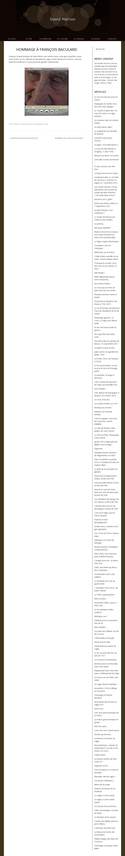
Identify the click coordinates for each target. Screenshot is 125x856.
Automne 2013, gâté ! (103, 199)
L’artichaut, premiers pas (104, 828)
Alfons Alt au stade (102, 784)
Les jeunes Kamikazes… (104, 780)
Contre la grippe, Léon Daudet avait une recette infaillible (106, 421)
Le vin (29, 39)
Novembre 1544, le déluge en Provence (69, 138)
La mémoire (46, 39)
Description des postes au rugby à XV (23, 138)
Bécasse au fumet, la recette (106, 155)
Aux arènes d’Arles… (102, 283)
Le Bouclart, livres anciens (105, 817)
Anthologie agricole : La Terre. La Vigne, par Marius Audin (105, 320)
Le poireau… (99, 223)
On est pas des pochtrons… (106, 806)
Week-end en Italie (102, 642)
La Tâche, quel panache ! (104, 594)
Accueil (12, 39)
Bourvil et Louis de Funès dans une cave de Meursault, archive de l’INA (106, 492)
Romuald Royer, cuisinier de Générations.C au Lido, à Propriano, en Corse (106, 748)
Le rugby (95, 39)
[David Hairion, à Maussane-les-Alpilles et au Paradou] (62, 18)
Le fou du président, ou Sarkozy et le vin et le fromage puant (106, 368)
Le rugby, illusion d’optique (105, 684)
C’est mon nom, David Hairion (106, 730)
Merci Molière (100, 627)
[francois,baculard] (47, 91)
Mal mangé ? (99, 272)
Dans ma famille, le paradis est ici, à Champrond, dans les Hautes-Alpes (106, 462)
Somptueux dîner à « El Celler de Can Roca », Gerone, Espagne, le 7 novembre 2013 (106, 180)
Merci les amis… (101, 726)
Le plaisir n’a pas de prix (104, 347)
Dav (46, 124)
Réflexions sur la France (104, 252)
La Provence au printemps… (106, 659)
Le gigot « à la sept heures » (106, 144)
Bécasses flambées (102, 227)
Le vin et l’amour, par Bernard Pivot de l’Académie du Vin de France (106, 311)
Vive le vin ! (99, 708)
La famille (79, 39)
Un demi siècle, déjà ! (103, 127)
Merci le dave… (100, 598)
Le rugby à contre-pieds (104, 795)
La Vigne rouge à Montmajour (106, 241)
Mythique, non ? (101, 616)
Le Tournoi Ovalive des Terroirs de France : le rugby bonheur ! (106, 113)
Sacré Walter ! (100, 388)
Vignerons (98, 448)
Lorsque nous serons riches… (106, 173)
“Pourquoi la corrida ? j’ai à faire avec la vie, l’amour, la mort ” (105, 266)
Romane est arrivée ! (103, 407)
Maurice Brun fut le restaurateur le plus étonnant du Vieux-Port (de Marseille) (106, 235)
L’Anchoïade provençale (104, 638)
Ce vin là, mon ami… (102, 399)
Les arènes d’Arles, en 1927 (106, 403)
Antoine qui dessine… (103, 734)
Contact (112, 39)
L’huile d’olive (99, 755)
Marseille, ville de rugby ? (104, 776)
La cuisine (62, 39)
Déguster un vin (101, 765)
